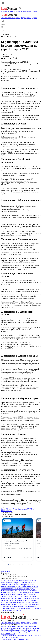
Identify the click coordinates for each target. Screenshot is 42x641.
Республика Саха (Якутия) (30, 628)
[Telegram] (8, 36)
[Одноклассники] (5, 36)
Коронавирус (22, 509)
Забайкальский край (14, 628)
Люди (23, 11)
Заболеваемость (6, 511)
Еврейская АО (6, 630)
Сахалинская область (8, 632)
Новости (4, 11)
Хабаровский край (22, 632)
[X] (10, 36)
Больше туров (5, 571)
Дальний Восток (6, 509)
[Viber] (13, 36)
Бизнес (17, 11)
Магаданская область (18, 630)
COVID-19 (31, 509)
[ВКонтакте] (2, 36)
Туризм (34, 11)
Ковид (15, 509)
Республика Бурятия (8, 626)
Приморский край (32, 630)
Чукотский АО (9, 634)
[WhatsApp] (16, 36)
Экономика (11, 11)
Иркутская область (21, 626)
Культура (28, 11)
